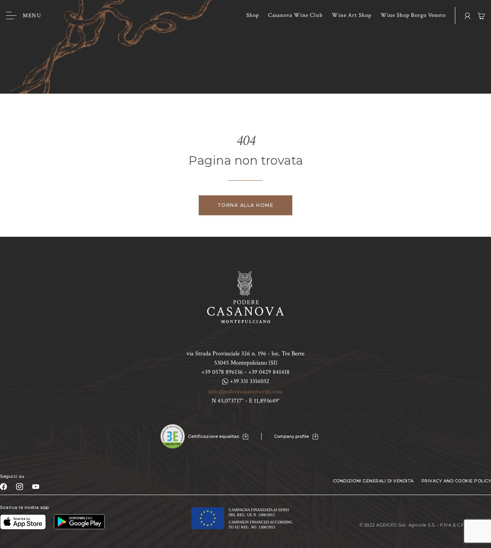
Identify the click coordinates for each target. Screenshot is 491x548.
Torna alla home (245, 205)
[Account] (467, 15)
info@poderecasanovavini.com (245, 392)
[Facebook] (3, 486)
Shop (252, 15)
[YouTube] (35, 486)
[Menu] (11, 15)
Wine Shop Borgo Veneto (413, 15)
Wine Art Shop (351, 15)
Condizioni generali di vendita (373, 481)
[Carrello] (481, 15)
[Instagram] (19, 486)
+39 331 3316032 (248, 381)
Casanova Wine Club (295, 15)
